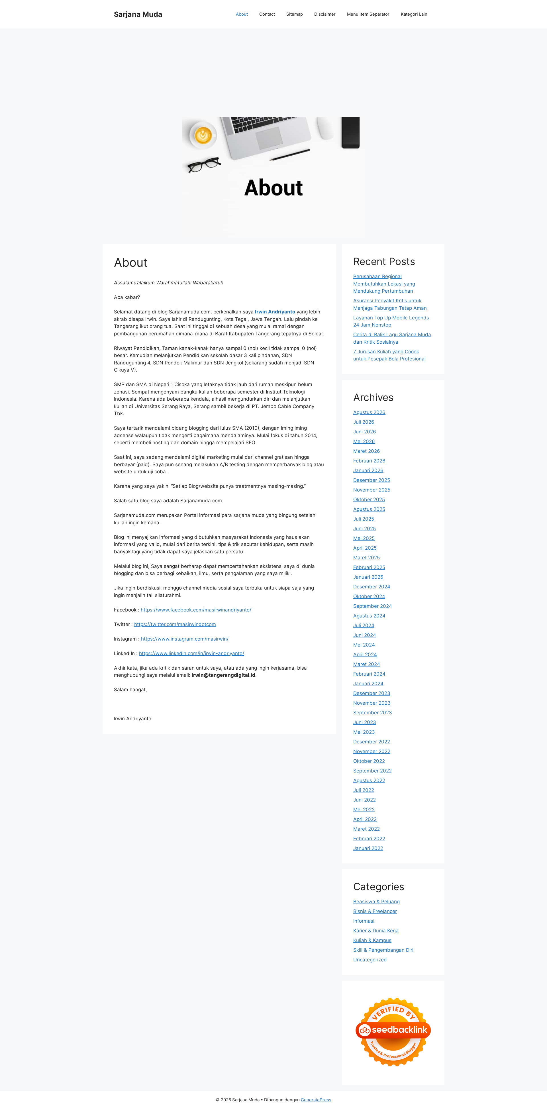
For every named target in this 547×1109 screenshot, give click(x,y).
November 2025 (371, 490)
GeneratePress (316, 1099)
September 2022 (372, 771)
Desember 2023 (371, 693)
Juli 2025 (363, 519)
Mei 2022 (364, 809)
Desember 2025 (371, 480)
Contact (267, 14)
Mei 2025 (364, 538)
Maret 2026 (366, 451)
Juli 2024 (363, 625)
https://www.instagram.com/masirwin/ (184, 639)
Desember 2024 (371, 587)
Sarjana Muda (138, 14)
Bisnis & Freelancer (375, 911)
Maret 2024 (366, 664)
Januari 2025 (368, 577)
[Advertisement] (273, 71)
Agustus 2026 (369, 412)
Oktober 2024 (369, 596)
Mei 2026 (364, 441)
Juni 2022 (364, 800)
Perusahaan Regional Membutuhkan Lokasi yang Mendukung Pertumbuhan (384, 284)
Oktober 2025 (369, 499)
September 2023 (372, 712)
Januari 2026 (368, 470)
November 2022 (371, 751)
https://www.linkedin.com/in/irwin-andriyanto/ (191, 653)
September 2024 (372, 606)
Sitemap (294, 14)
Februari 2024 (369, 674)
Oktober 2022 (369, 761)
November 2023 (372, 703)
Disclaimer (325, 14)
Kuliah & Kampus (372, 940)
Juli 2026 (363, 422)
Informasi (363, 921)
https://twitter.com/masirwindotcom (175, 624)
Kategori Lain (414, 14)
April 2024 (365, 654)
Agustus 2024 (369, 616)
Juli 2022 (363, 790)
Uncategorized (370, 960)
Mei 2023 (364, 732)
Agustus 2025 (369, 509)
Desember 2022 (371, 742)
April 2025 (365, 548)
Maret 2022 (366, 829)
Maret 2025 (366, 557)
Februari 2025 (369, 567)
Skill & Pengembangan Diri (383, 950)
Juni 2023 (364, 722)
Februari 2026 (369, 461)
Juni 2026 (364, 432)
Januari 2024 (368, 683)
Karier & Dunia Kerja (376, 930)
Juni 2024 (364, 635)
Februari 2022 (369, 838)
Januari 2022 (368, 848)
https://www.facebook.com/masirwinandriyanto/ (196, 610)
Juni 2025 (364, 528)
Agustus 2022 (369, 780)
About (242, 14)
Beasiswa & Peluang (376, 901)
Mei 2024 (364, 645)
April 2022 (365, 819)
